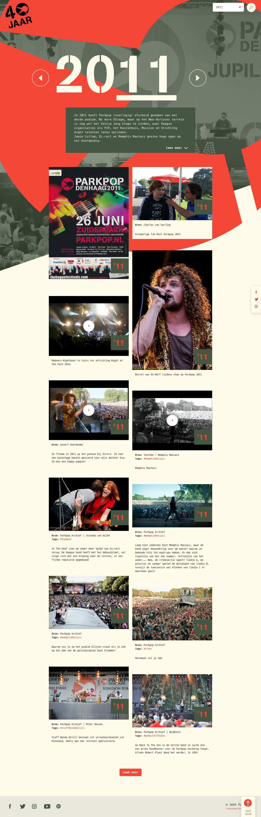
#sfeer (148, 648)
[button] (176, 148)
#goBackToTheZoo (154, 735)
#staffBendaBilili (72, 727)
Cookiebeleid (234, 808)
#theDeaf (66, 539)
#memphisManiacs (154, 458)
